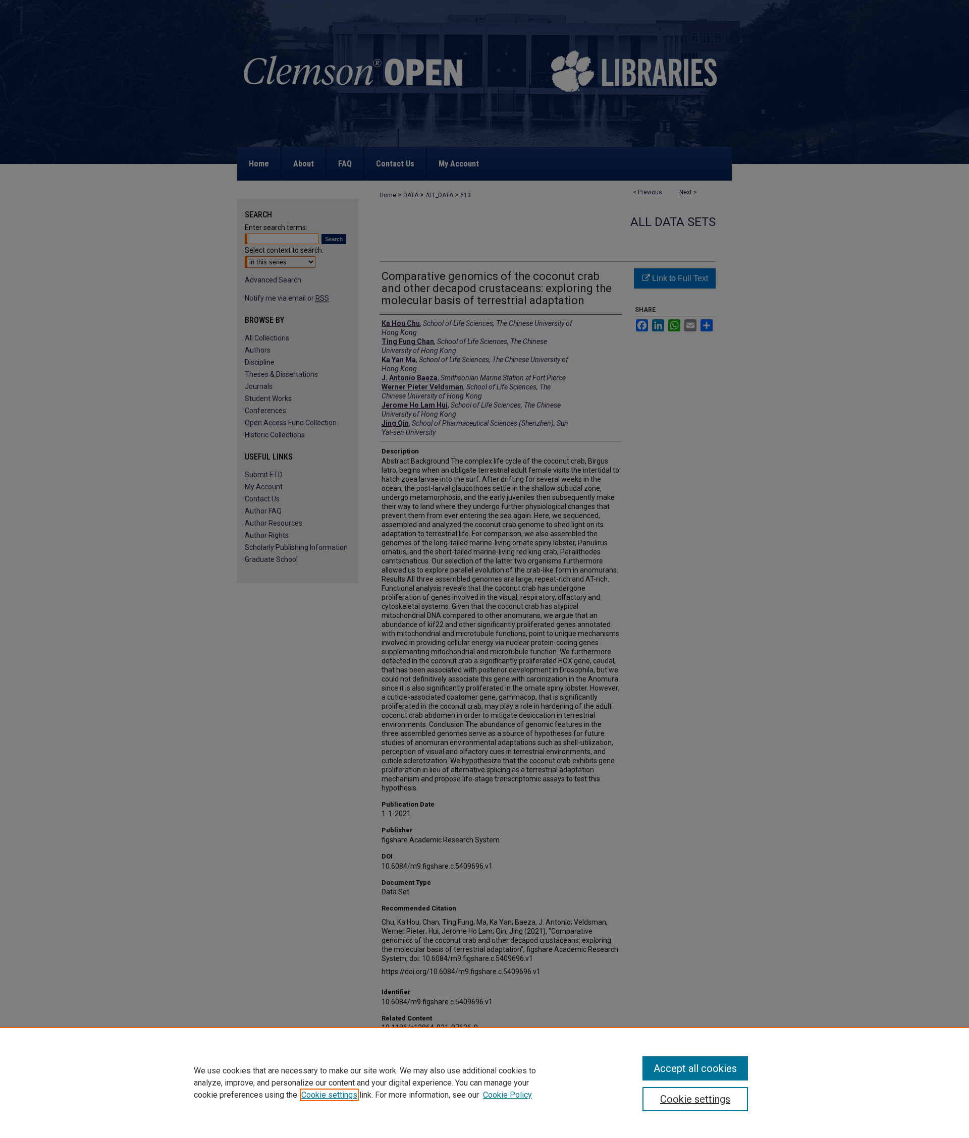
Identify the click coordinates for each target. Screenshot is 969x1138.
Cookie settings (329, 1095)
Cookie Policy (507, 1095)
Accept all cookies (695, 1068)
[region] (484, 1082)
